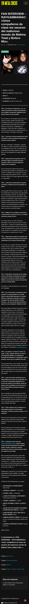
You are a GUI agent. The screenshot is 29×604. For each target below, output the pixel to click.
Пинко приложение (12, 560)
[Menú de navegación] (26, 3)
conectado (17, 582)
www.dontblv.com (21, 347)
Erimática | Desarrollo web (10, 602)
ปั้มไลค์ (9, 564)
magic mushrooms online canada (15, 569)
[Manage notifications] (25, 600)
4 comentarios (21, 44)
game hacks (10, 556)
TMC (4, 44)
